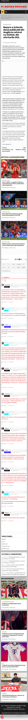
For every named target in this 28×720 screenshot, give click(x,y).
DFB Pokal (18, 707)
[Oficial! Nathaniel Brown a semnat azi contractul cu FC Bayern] (14, 682)
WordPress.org (5, 548)
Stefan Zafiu (13, 42)
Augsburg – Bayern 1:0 (21, 149)
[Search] (26, 12)
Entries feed (4, 544)
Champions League (7, 24)
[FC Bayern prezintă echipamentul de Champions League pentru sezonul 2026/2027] (14, 620)
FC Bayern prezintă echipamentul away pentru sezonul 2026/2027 (14, 666)
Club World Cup (11, 707)
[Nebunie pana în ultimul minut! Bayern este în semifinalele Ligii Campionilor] (14, 230)
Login (25, 259)
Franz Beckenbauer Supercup (8, 601)
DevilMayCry (6, 329)
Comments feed (6, 546)
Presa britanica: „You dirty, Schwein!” (7, 149)
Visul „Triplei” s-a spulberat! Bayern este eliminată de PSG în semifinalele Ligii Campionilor (13, 183)
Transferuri (4, 693)
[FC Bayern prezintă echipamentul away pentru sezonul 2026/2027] (14, 651)
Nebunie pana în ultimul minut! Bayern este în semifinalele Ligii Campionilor (13, 244)
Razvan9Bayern (12, 639)
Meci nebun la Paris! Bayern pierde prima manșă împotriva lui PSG (12, 214)
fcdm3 (4, 313)
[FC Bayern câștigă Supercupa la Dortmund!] (14, 590)
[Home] (3, 12)
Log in (3, 541)
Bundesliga (4, 631)
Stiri (3, 663)
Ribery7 (7, 368)
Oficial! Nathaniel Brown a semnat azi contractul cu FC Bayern (13, 696)
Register (4, 539)
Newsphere (16, 713)
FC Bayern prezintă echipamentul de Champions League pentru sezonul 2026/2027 (13, 635)
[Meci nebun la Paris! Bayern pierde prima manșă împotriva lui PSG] (14, 200)
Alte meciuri (22, 709)
